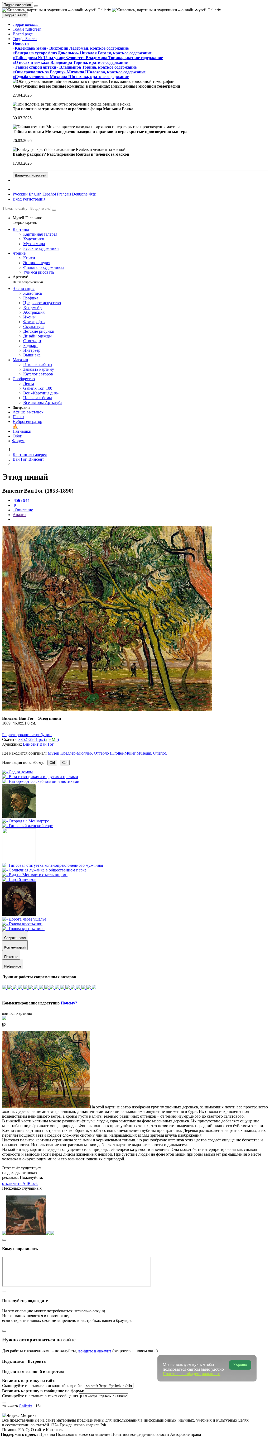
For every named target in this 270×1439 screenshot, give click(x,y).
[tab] (21, 500)
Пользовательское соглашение (83, 1434)
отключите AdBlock (20, 1183)
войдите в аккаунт (94, 1351)
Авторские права (185, 1434)
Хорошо (240, 1365)
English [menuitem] (35, 194)
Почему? (69, 1003)
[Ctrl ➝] (52, 865)
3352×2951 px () (38, 739)
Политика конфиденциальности (140, 1434)
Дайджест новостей (30, 175)
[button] (26, 24)
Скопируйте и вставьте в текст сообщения (40, 1396)
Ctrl (52, 763)
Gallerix (25, 1406)
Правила (47, 1434)
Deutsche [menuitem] (80, 194)
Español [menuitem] (49, 194)
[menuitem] (92, 194)
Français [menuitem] (64, 194)
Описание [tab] (23, 510)
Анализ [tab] (19, 514)
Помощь (10, 1429)
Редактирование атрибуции (27, 734)
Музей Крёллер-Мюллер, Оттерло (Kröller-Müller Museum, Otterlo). (107, 753)
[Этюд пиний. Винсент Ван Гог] (107, 709)
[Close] (54, 210)
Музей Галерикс (27, 220)
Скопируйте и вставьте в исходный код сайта (43, 1385)
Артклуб (28, 279)
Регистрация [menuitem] (34, 199)
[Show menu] (36, 6)
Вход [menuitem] (17, 199)
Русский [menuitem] (20, 194)
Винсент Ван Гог (38, 744)
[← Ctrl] (27, 825)
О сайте (38, 1429)
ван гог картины (17, 1013)
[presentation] (140, 519)
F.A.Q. (24, 1429)
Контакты (55, 1429)
